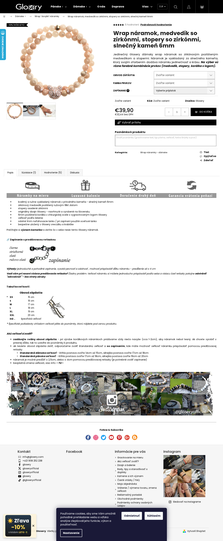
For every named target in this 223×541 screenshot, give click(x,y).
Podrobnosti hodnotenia (156, 24)
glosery (27, 464)
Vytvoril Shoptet (196, 531)
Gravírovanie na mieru (130, 457)
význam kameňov (31, 230)
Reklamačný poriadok (129, 494)
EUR (161, 6)
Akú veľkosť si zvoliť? (19, 333)
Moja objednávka (127, 484)
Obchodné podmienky (130, 498)
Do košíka (206, 111)
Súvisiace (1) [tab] (29, 172)
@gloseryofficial (32, 480)
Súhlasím (153, 516)
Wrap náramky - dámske (153, 152)
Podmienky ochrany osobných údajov (134, 504)
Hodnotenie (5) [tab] (53, 172)
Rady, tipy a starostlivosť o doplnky (132, 470)
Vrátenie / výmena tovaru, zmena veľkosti (137, 489)
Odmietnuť (131, 516)
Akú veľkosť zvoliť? (128, 461)
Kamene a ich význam (130, 476)
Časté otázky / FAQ (128, 480)
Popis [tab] (10, 172)
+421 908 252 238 (32, 460)
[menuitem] (58, 6)
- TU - (59, 363)
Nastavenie (71, 533)
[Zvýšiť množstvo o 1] (185, 112)
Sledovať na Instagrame (187, 501)
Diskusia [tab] (74, 172)
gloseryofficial (31, 468)
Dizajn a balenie (126, 465)
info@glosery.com (33, 457)
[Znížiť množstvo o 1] (169, 112)
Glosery (200, 101)
